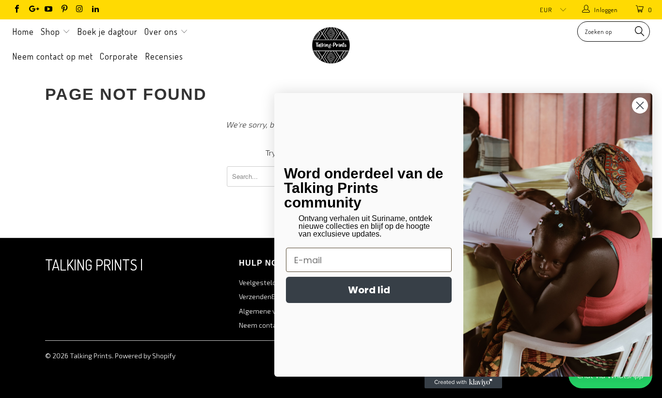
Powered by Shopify (145, 355)
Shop (52, 31)
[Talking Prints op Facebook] (16, 10)
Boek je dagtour (107, 31)
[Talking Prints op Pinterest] (63, 10)
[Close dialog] (639, 105)
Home (23, 31)
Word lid (369, 290)
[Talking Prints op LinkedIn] (95, 10)
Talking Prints (91, 355)
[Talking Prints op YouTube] (48, 10)
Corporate (119, 56)
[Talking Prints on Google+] (32, 10)
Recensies (164, 56)
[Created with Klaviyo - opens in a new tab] (463, 382)
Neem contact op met (52, 56)
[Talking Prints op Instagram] (79, 10)
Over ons (162, 31)
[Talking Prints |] (331, 45)
